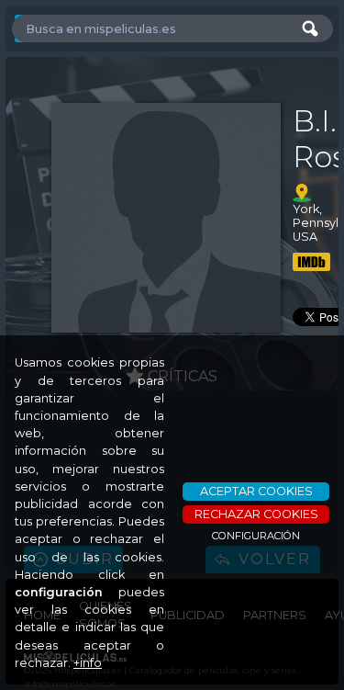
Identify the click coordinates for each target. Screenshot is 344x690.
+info (87, 663)
